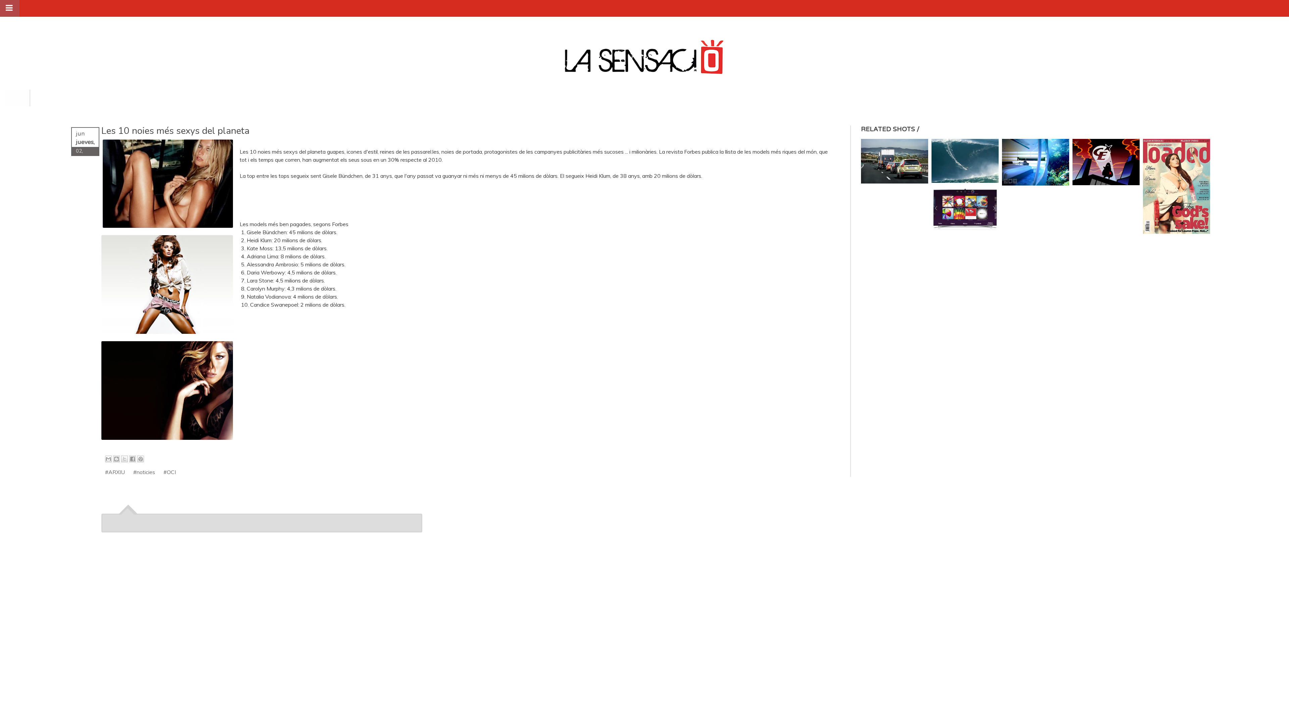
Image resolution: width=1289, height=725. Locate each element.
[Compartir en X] (124, 459)
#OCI (169, 472)
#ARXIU (115, 472)
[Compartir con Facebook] (132, 459)
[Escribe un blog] (116, 459)
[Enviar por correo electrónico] (108, 459)
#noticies (144, 472)
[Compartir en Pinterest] (140, 459)
